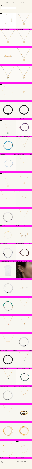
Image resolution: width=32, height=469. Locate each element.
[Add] (31, 27)
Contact (2, 462)
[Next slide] (15, 20)
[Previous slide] (1, 20)
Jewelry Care (2, 463)
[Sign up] (30, 462)
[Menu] (0, 1)
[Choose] (31, 98)
